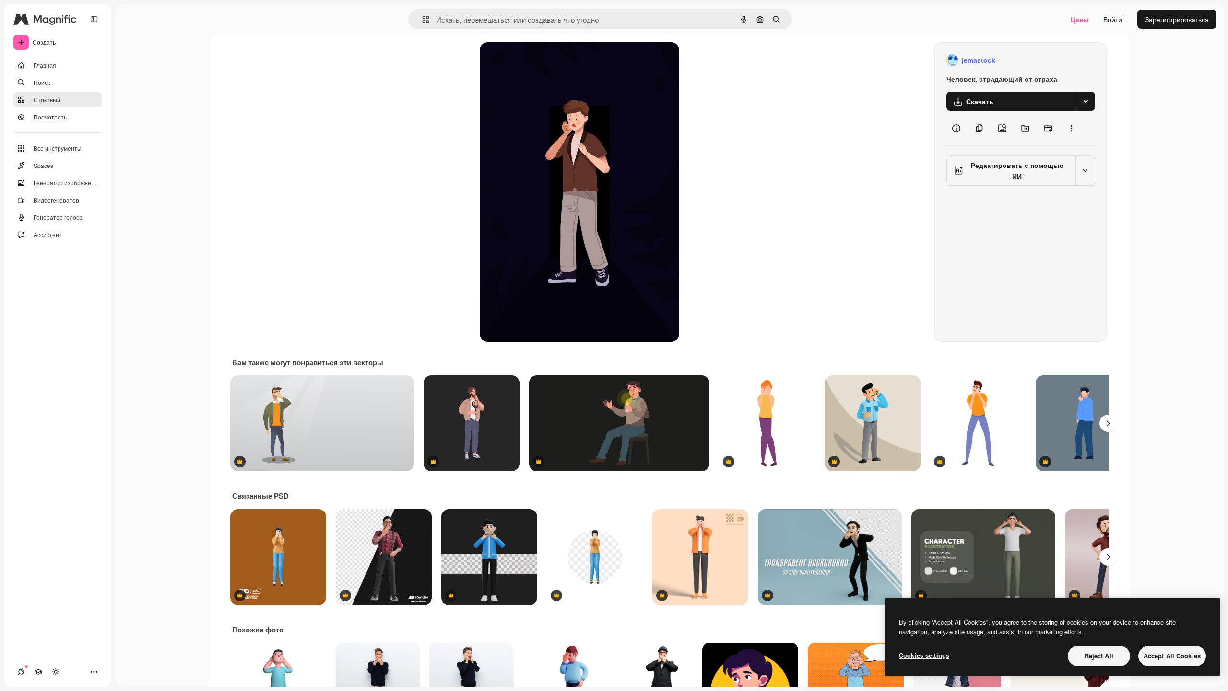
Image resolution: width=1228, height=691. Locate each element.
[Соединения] (21, 671)
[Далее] (1108, 423)
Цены (1080, 19)
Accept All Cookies (1172, 655)
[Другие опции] (1071, 128)
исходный (544, 60)
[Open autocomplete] (422, 19)
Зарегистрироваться (1177, 19)
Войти (1112, 19)
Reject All (1099, 655)
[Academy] (38, 671)
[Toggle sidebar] (94, 19)
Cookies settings (924, 655)
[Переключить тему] (55, 671)
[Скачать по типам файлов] (1085, 101)
